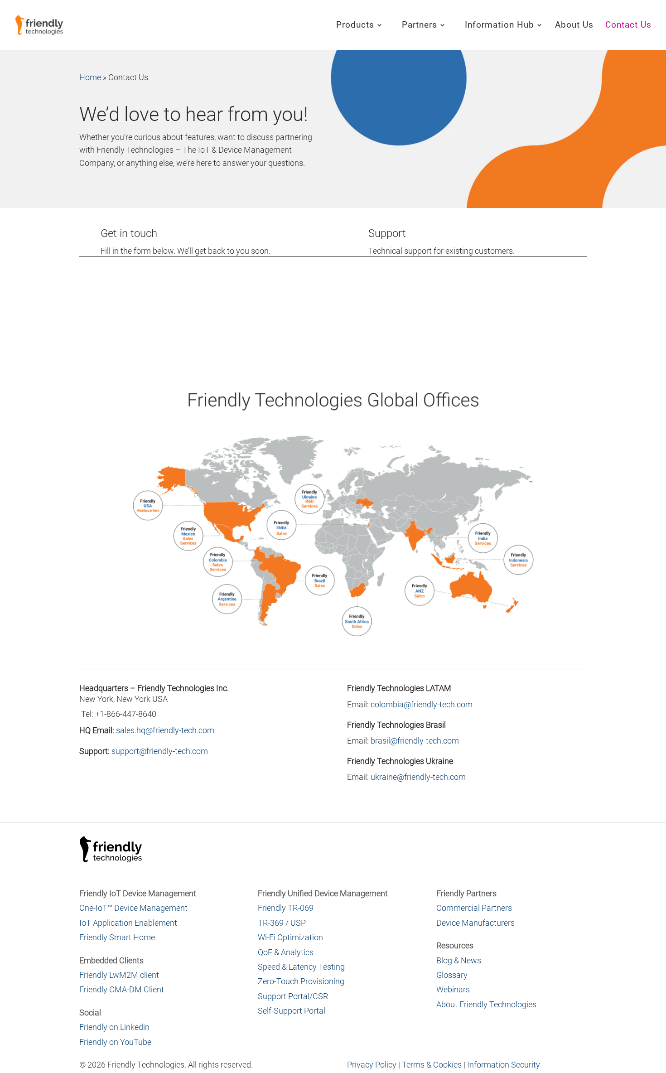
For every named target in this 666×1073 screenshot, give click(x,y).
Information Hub (499, 26)
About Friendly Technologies (486, 1004)
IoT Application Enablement (128, 923)
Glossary (452, 975)
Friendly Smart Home (117, 937)
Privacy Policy (371, 1064)
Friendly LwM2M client (119, 975)
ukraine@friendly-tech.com (418, 777)
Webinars (453, 989)
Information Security (503, 1064)
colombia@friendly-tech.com (422, 704)
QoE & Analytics (286, 952)
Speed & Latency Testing (301, 967)
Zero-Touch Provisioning (301, 981)
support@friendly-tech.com (159, 751)
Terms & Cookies (432, 1064)
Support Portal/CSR (293, 996)
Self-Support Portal (291, 1010)
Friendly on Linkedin (114, 1027)
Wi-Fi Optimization (290, 937)
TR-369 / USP (282, 923)
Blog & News (458, 960)
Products (355, 26)
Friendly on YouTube (115, 1042)
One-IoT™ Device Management (133, 908)
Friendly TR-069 (286, 908)
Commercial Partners (474, 908)
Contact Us (628, 26)
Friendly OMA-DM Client (121, 989)
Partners (419, 26)
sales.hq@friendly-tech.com (165, 730)
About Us (574, 26)
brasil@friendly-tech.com (415, 740)
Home (90, 77)
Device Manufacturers (475, 923)
